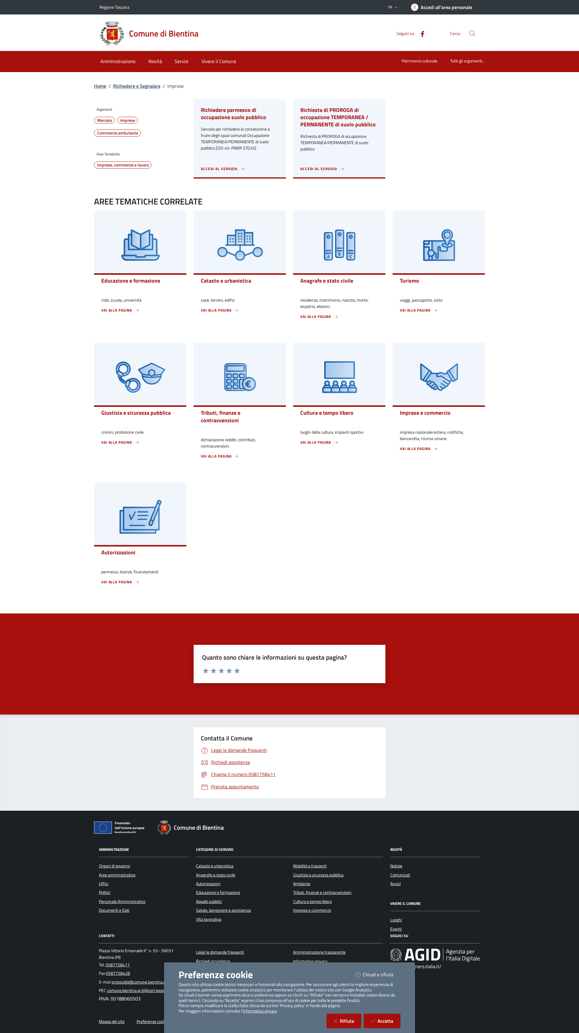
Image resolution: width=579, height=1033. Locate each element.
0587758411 (118, 965)
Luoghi (396, 920)
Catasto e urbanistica (214, 866)
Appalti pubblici (209, 901)
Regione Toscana (114, 7)
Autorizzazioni (208, 883)
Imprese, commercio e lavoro (123, 165)
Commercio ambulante (117, 133)
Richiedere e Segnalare (136, 86)
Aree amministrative (117, 875)
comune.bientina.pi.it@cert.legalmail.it (141, 990)
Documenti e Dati (114, 910)
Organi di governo (114, 866)
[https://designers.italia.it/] (435, 955)
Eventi (396, 929)
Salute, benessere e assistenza (223, 910)
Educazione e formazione (218, 892)
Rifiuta (350, 1021)
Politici (104, 892)
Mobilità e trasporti (310, 866)
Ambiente (301, 883)
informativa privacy (260, 1011)
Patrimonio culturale (419, 61)
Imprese (127, 120)
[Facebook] (420, 33)
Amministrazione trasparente (319, 952)
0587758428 (118, 973)
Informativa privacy (310, 961)
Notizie (396, 866)
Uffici (103, 883)
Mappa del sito (112, 1021)
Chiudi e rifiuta (381, 974)
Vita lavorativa (208, 919)
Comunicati (400, 875)
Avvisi (395, 883)
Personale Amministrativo (122, 901)
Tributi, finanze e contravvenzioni (322, 892)
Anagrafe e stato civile (215, 875)
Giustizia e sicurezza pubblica (318, 875)
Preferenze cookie (152, 1021)
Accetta (389, 1021)
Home (100, 86)
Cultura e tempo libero (312, 901)
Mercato (104, 120)
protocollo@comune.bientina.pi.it (141, 982)
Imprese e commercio (312, 910)
